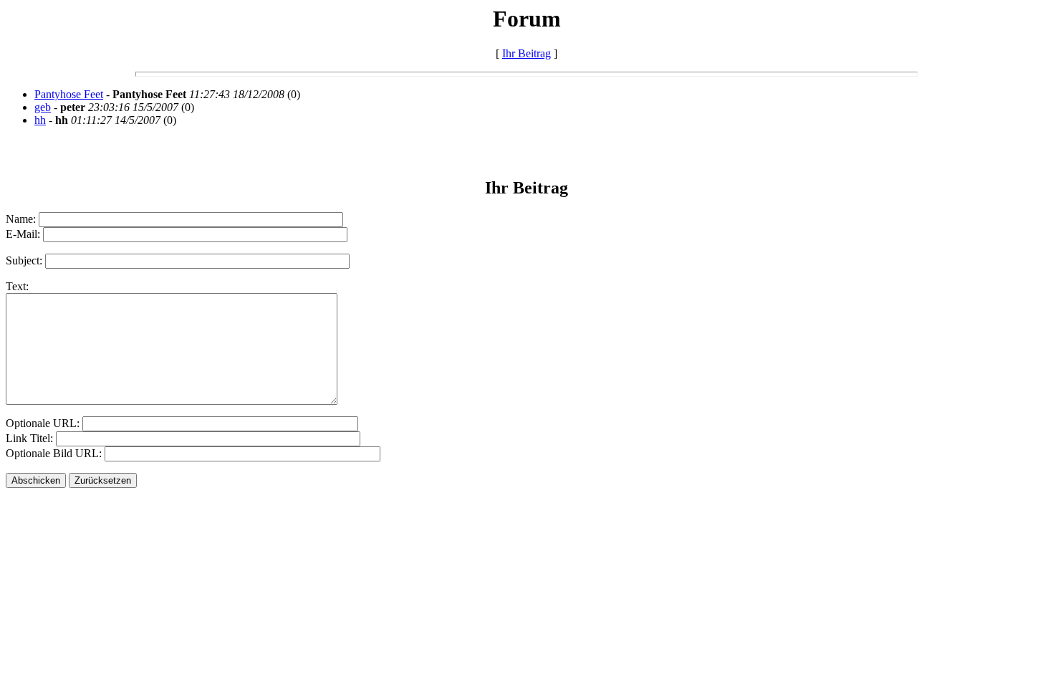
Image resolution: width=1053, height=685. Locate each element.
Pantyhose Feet (68, 94)
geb (42, 107)
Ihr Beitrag (526, 53)
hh (40, 120)
